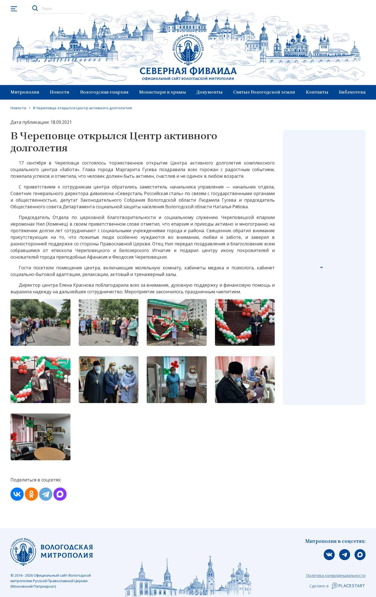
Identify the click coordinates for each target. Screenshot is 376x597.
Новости (59, 92)
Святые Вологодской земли (264, 92)
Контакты (317, 92)
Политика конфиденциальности (336, 575)
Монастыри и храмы (162, 92)
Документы (210, 92)
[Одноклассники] (31, 494)
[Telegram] (45, 494)
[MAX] (60, 494)
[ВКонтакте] (17, 494)
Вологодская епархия (104, 92)
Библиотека (352, 92)
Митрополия (24, 92)
